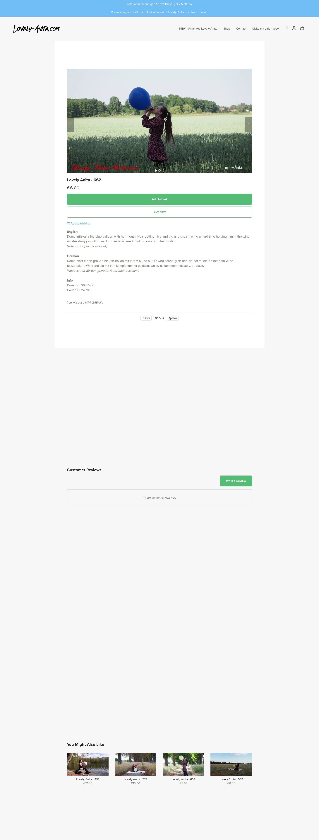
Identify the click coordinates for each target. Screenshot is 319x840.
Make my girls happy (265, 28)
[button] (70, 124)
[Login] (294, 28)
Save (174, 318)
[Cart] (304, 28)
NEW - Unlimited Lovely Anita (198, 28)
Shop (226, 28)
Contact (241, 28)
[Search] (286, 28)
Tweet (161, 318)
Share (147, 318)
